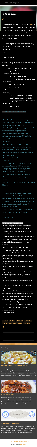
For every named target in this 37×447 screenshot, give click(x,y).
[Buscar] (35, 3)
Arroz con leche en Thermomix (10, 423)
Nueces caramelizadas (7, 394)
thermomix (26, 323)
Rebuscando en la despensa (12, 3)
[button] (3, 19)
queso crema (12, 323)
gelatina (12, 320)
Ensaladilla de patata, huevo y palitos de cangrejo (15, 365)
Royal (31, 25)
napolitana (28, 320)
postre (5, 323)
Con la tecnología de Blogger (19, 441)
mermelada (20, 320)
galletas (5, 320)
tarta (20, 323)
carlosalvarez (23, 444)
